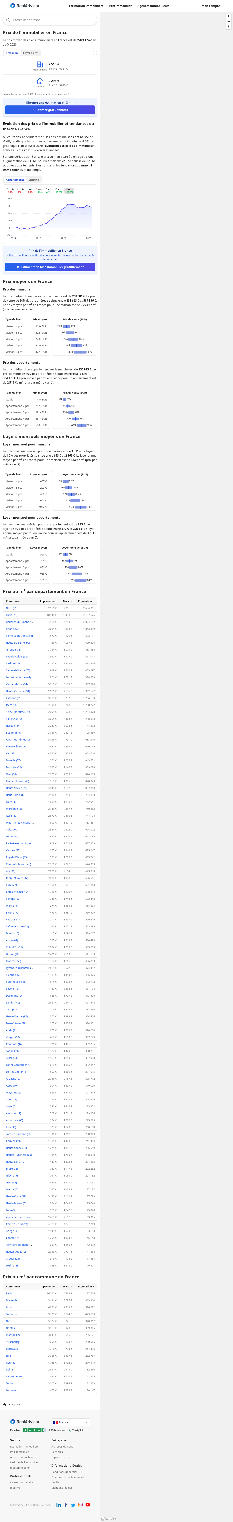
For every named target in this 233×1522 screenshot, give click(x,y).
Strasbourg (13, 1342)
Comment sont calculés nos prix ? (52, 94)
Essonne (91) (13, 698)
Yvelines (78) (13, 663)
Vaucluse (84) (14, 919)
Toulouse (11, 1314)
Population (85, 601)
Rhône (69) (12, 629)
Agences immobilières (153, 6)
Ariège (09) (12, 1231)
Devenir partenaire (21, 1482)
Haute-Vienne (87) (17, 1016)
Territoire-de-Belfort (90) (20, 1244)
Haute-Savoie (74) (16, 788)
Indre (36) (12, 1168)
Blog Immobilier (20, 1467)
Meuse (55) (12, 1189)
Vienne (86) (12, 975)
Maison (67, 601)
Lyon (9, 1307)
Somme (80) (13, 898)
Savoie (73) (12, 988)
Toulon (10, 1383)
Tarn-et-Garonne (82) (18, 1134)
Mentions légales (62, 1487)
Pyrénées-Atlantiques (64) (21, 843)
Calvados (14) (14, 829)
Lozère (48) (12, 1265)
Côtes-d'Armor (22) (17, 891)
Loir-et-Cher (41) (16, 1071)
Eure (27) (11, 885)
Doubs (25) (12, 933)
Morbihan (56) (14, 808)
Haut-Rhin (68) (14, 795)
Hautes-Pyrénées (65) (19, 1154)
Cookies (56, 1482)
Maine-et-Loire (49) (17, 781)
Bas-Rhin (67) (14, 732)
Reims (9, 1369)
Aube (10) (11, 1085)
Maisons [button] (33, 179)
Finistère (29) (14, 767)
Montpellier (13, 1335)
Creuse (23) (13, 1258)
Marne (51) (12, 905)
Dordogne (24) (14, 995)
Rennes (10, 1362)
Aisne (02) (12, 940)
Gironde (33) (13, 649)
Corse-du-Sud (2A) (17, 1224)
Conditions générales (65, 1472)
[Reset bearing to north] (228, 26)
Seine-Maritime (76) (18, 712)
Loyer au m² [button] (30, 53)
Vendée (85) (13, 850)
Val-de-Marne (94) (17, 684)
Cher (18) (11, 1099)
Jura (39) (11, 1127)
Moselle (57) (13, 760)
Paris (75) (11, 615)
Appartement (48, 601)
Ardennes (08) (14, 1120)
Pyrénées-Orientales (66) (21, 968)
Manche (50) (13, 961)
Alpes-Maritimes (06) (18, 739)
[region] (166, 767)
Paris (9, 1293)
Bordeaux (12, 1348)
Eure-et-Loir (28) (15, 981)
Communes (13, 601)
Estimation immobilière (86, 6)
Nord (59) (11, 608)
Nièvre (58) (12, 1175)
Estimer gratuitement (52, 110)
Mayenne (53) (14, 1092)
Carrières (57, 1452)
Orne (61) (11, 1106)
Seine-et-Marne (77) (18, 670)
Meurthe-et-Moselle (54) (20, 822)
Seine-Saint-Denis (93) (19, 635)
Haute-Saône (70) (16, 1148)
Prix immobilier (120, 6)
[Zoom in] (228, 16)
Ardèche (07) (13, 1078)
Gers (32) (11, 1182)
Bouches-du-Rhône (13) (20, 622)
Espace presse (60, 1457)
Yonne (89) (12, 1051)
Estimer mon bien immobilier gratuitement (52, 267)
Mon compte (211, 6)
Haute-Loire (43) (15, 1161)
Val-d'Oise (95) (14, 718)
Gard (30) (11, 815)
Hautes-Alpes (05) (16, 1251)
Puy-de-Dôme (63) (16, 857)
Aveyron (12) (13, 1113)
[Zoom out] (228, 21)
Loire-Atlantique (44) (18, 677)
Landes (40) (13, 1002)
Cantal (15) (12, 1238)
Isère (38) (11, 705)
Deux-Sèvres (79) (16, 1023)
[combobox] (50, 20)
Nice (8, 1321)
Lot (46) (10, 1210)
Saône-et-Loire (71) (17, 926)
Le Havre (11, 1390)
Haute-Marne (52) (16, 1203)
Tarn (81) (11, 1009)
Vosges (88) (13, 1037)
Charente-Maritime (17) (20, 864)
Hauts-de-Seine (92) (18, 642)
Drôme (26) (12, 954)
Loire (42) (11, 802)
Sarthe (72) (12, 912)
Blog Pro (15, 1487)
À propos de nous (62, 1446)
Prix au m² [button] (12, 53)
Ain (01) (10, 871)
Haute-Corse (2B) (16, 1196)
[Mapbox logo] (109, 1519)
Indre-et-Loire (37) (17, 878)
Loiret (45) (12, 836)
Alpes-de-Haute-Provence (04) (24, 1217)
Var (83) (10, 753)
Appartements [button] (15, 179)
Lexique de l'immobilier (24, 1462)
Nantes (10, 1328)
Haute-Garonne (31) (18, 691)
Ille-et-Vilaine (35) (16, 746)
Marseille (11, 1300)
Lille (8, 1355)
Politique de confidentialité (68, 1477)
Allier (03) (11, 1058)
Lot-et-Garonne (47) (17, 1065)
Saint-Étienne (14, 1376)
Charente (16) (14, 1044)
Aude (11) (11, 1030)
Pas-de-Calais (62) (16, 656)
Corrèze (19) (13, 1141)
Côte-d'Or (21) (14, 947)
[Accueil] (5, 1404)
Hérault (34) (13, 725)
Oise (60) (11, 774)
